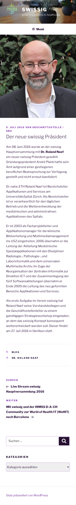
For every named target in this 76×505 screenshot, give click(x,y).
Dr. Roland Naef (25, 358)
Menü (40, 29)
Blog (16, 352)
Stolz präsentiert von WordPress (27, 495)
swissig (34, 9)
